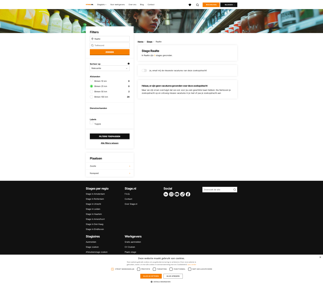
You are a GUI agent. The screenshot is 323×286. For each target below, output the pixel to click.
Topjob (97, 124)
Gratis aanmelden (133, 242)
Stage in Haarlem (94, 214)
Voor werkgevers (117, 4)
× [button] (320, 257)
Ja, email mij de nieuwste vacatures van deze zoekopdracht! (178, 70)
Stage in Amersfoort (95, 219)
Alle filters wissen (109, 143)
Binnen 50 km (100, 91)
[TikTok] (183, 194)
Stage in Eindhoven (95, 229)
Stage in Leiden (93, 209)
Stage (149, 41)
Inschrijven (211, 5)
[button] (161, 281)
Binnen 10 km (100, 81)
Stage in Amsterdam (95, 194)
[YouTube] (177, 194)
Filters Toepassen (109, 136)
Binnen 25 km (100, 86)
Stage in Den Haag (94, 224)
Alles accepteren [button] (151, 276)
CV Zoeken (130, 247)
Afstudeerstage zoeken (96, 252)
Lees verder (191, 264)
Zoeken (109, 52)
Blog (142, 4)
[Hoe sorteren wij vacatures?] (129, 63)
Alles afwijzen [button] (173, 276)
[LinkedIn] (166, 194)
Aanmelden (91, 242)
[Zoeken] (197, 4)
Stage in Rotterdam (95, 199)
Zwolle (93, 166)
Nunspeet (94, 173)
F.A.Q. (127, 194)
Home (140, 41)
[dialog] (161, 270)
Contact (151, 4)
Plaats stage (130, 252)
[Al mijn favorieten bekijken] (190, 4)
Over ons (132, 4)
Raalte (159, 41)
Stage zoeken (92, 247)
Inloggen (229, 5)
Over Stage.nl (131, 204)
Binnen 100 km (101, 97)
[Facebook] (188, 194)
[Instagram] (172, 194)
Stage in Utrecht (93, 204)
